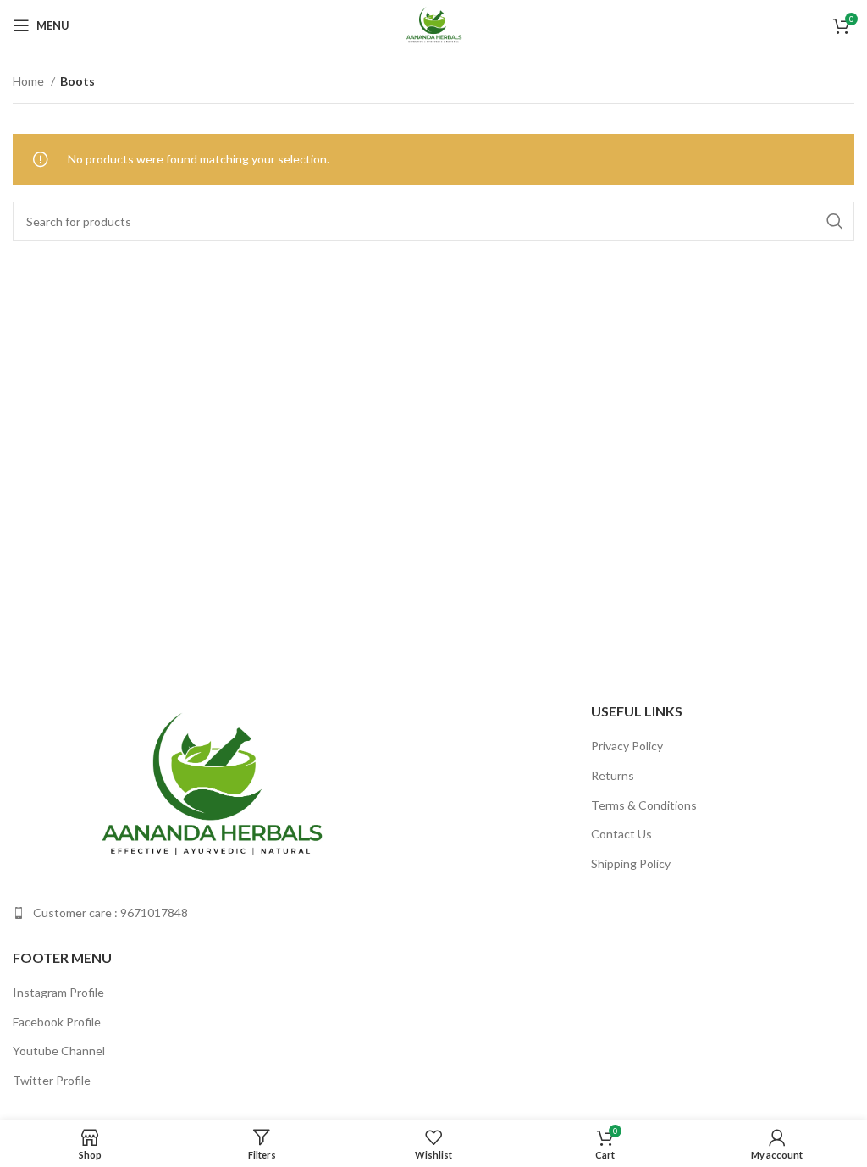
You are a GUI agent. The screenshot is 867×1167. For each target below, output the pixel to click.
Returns (612, 775)
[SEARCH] (834, 221)
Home (30, 81)
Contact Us (621, 834)
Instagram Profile (58, 992)
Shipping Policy (631, 863)
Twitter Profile (52, 1080)
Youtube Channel (59, 1050)
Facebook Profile (57, 1022)
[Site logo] (433, 24)
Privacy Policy (627, 745)
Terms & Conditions (644, 805)
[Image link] (210, 784)
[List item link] (217, 913)
